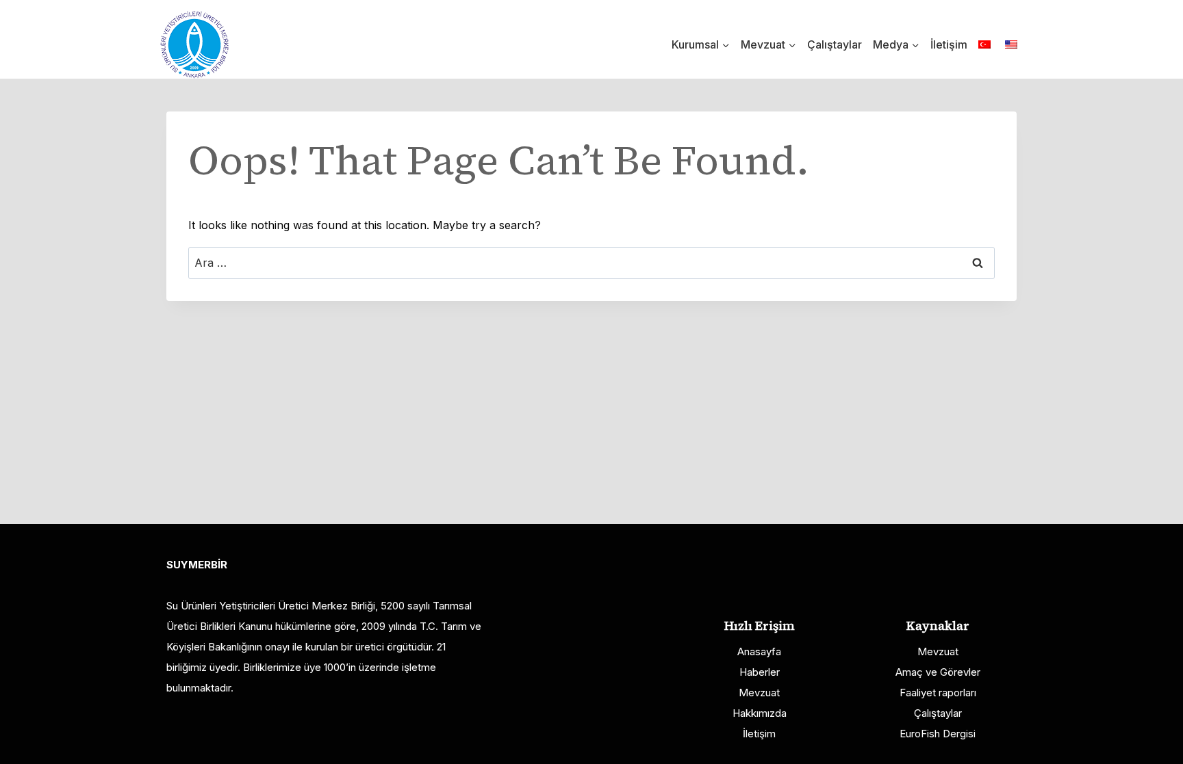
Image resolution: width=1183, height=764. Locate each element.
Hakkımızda (760, 713)
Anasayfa (759, 651)
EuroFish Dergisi (938, 733)
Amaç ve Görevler (937, 672)
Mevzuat (759, 692)
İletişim (948, 44)
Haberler (759, 672)
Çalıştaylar (834, 44)
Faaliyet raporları (938, 692)
